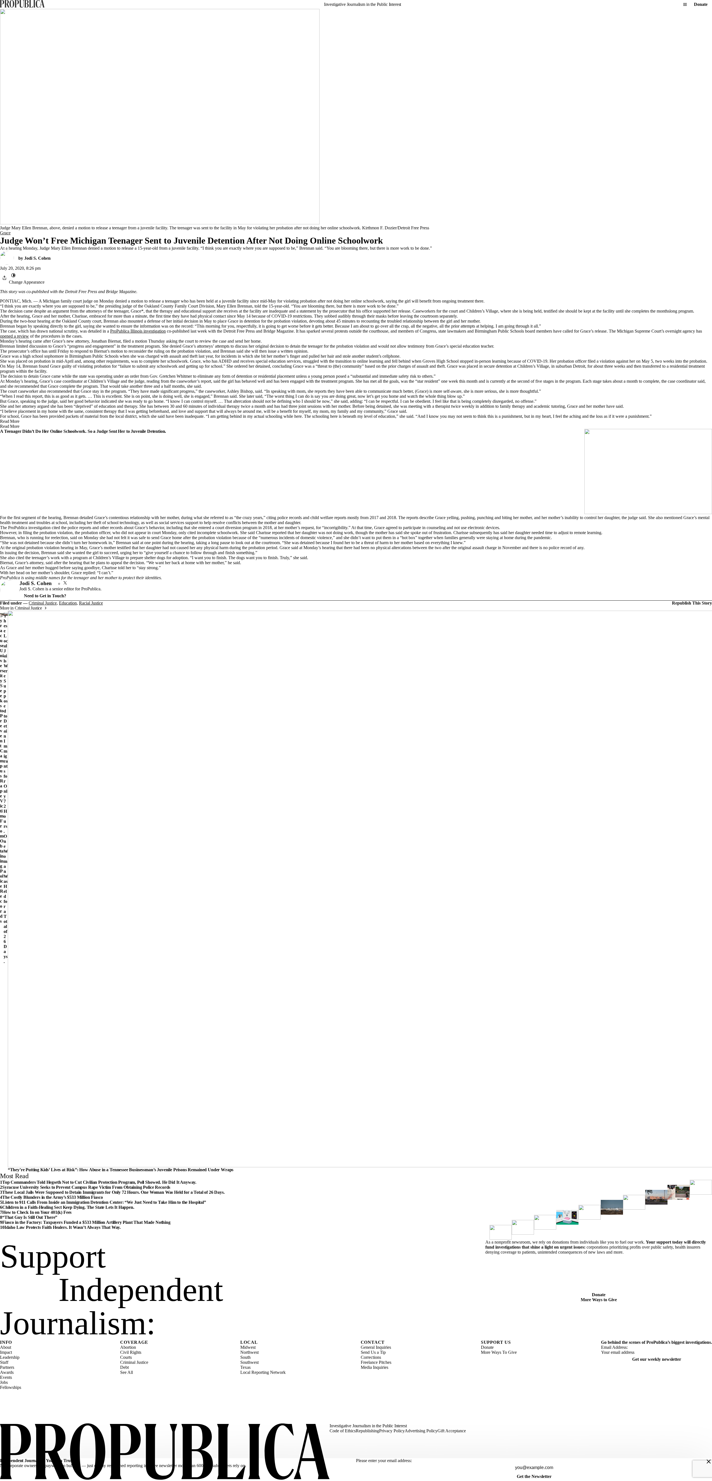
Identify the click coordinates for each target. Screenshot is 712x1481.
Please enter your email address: (384, 1460)
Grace (5, 232)
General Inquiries (376, 1347)
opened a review (14, 336)
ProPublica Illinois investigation (138, 331)
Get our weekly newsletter (656, 1359)
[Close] (708, 1461)
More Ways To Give (499, 1352)
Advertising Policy (421, 1430)
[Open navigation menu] (685, 4)
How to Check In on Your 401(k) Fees (36, 1212)
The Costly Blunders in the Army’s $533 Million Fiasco (52, 1197)
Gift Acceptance (451, 1430)
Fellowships (10, 1387)
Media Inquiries (374, 1367)
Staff (4, 1362)
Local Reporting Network (263, 1372)
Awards (7, 1372)
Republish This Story (692, 603)
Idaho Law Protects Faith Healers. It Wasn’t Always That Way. (62, 1227)
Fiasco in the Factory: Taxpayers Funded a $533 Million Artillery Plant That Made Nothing (86, 1222)
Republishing (367, 1430)
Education (68, 603)
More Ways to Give (599, 1299)
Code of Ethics (343, 1430)
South (245, 1357)
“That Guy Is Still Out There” (29, 1217)
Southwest (249, 1362)
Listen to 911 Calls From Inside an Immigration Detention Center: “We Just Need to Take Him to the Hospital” (104, 1202)
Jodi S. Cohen (37, 258)
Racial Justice (91, 603)
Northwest (249, 1352)
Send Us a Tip (373, 1352)
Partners (7, 1367)
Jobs (4, 1382)
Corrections (371, 1357)
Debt (124, 1367)
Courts (126, 1357)
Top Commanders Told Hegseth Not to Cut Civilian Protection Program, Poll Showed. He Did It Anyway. (99, 1182)
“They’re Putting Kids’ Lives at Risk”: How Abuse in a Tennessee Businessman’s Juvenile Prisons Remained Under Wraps (121, 1169)
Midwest (248, 1347)
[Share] (4, 277)
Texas (245, 1367)
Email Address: (614, 1347)
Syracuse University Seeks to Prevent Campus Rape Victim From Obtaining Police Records (2, 768)
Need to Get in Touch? (45, 595)
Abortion (128, 1347)
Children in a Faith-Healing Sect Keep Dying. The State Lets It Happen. (68, 1207)
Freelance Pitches (376, 1362)
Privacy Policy (392, 1430)
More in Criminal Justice (21, 608)
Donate (701, 4)
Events (6, 1377)
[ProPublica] (22, 4)
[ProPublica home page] (165, 1452)
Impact (6, 1352)
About (5, 1347)
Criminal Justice (43, 603)
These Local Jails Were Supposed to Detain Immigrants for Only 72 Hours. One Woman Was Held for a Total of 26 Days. (6, 788)
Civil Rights (130, 1352)
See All (126, 1372)
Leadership (9, 1357)
